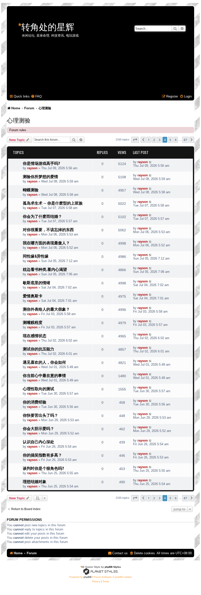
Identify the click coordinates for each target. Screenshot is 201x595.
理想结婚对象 (34, 481)
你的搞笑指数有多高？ (42, 455)
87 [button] (185, 140)
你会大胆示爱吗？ (38, 428)
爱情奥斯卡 (32, 296)
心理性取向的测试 (38, 388)
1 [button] (149, 140)
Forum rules (17, 130)
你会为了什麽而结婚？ (42, 216)
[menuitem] (36, 96)
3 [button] (159, 140)
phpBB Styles (113, 567)
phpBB (87, 577)
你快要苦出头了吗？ (40, 415)
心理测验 (18, 119)
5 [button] (170, 140)
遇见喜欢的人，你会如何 (44, 362)
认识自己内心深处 (38, 441)
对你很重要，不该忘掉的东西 (48, 229)
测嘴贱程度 (32, 322)
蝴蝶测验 (30, 190)
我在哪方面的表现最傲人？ (46, 243)
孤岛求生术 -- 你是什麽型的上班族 (53, 203)
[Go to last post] (150, 162)
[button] (135, 140)
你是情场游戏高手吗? (41, 163)
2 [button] (154, 140)
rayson (32, 168)
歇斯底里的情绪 (36, 282)
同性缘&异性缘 (36, 256)
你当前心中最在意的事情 (44, 375)
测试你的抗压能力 (38, 349)
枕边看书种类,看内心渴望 (45, 269)
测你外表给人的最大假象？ (46, 309)
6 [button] (175, 140)
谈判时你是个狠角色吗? (43, 468)
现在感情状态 (34, 335)
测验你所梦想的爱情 (40, 176)
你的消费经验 (34, 402)
